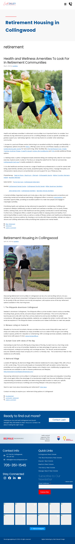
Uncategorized (10, 396)
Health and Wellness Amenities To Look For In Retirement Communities (36, 60)
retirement (9, 226)
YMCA (28, 147)
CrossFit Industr (26, 151)
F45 (53, 151)
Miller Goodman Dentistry (54, 186)
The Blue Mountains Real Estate (50, 458)
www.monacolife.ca (31, 336)
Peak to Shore (18, 175)
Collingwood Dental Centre (17, 186)
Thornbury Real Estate (46, 467)
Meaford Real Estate (46, 464)
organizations (58, 197)
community (9, 398)
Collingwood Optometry (32, 182)
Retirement (12, 224)
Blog (7, 224)
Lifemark (35, 175)
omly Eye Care (19, 182)
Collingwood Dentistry (28, 191)
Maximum (28, 175)
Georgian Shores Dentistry (45, 191)
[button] (9, 508)
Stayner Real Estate (45, 461)
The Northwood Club (54, 149)
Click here (43, 387)
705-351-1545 (15, 465)
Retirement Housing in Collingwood (31, 238)
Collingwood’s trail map (11, 162)
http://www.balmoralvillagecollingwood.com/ (18, 372)
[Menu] (65, 4)
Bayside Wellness (14, 177)
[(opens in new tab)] (14, 439)
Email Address (45, 483)
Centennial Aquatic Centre (12, 149)
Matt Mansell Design (59, 539)
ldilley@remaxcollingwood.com (16, 459)
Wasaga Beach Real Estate (48, 471)
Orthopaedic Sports (45, 175)
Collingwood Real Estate (47, 454)
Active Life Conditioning (41, 151)
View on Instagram (38, 528)
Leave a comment (11, 227)
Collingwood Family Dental (36, 186)
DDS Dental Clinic (14, 191)
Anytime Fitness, (15, 151)
